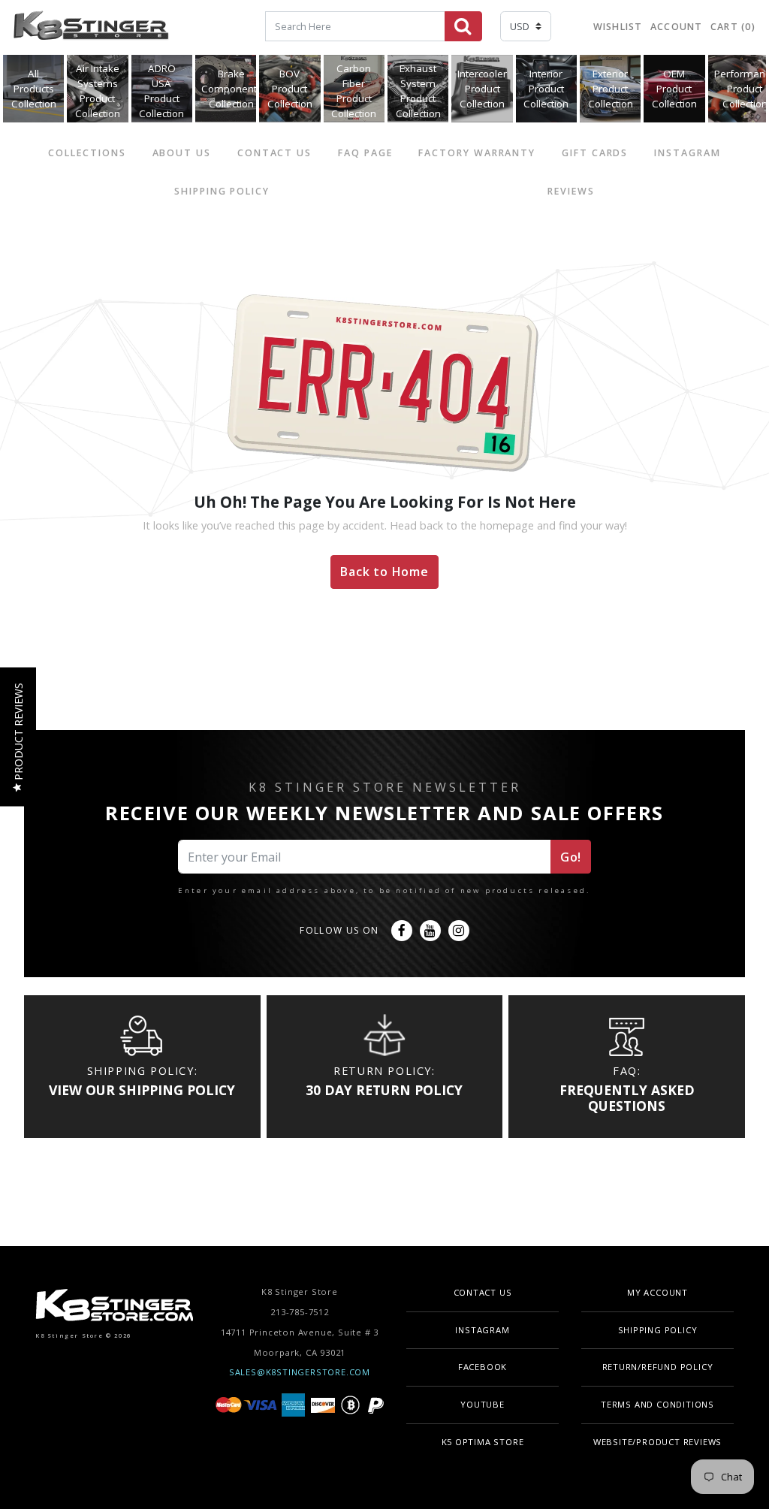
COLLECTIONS (86, 152)
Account (676, 26)
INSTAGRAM (687, 152)
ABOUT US (181, 152)
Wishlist (618, 26)
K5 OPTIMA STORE (483, 1441)
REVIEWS (570, 191)
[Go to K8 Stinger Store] (91, 27)
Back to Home (384, 571)
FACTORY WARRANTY (476, 152)
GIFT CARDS (595, 152)
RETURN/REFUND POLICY (657, 1366)
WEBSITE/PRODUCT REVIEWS (657, 1441)
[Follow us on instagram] (458, 930)
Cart (732, 26)
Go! (570, 857)
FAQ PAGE (365, 152)
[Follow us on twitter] (401, 930)
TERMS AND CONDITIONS (657, 1404)
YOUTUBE (482, 1404)
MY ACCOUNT (657, 1292)
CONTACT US (274, 152)
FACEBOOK (482, 1366)
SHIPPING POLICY (222, 191)
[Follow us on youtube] (430, 930)
